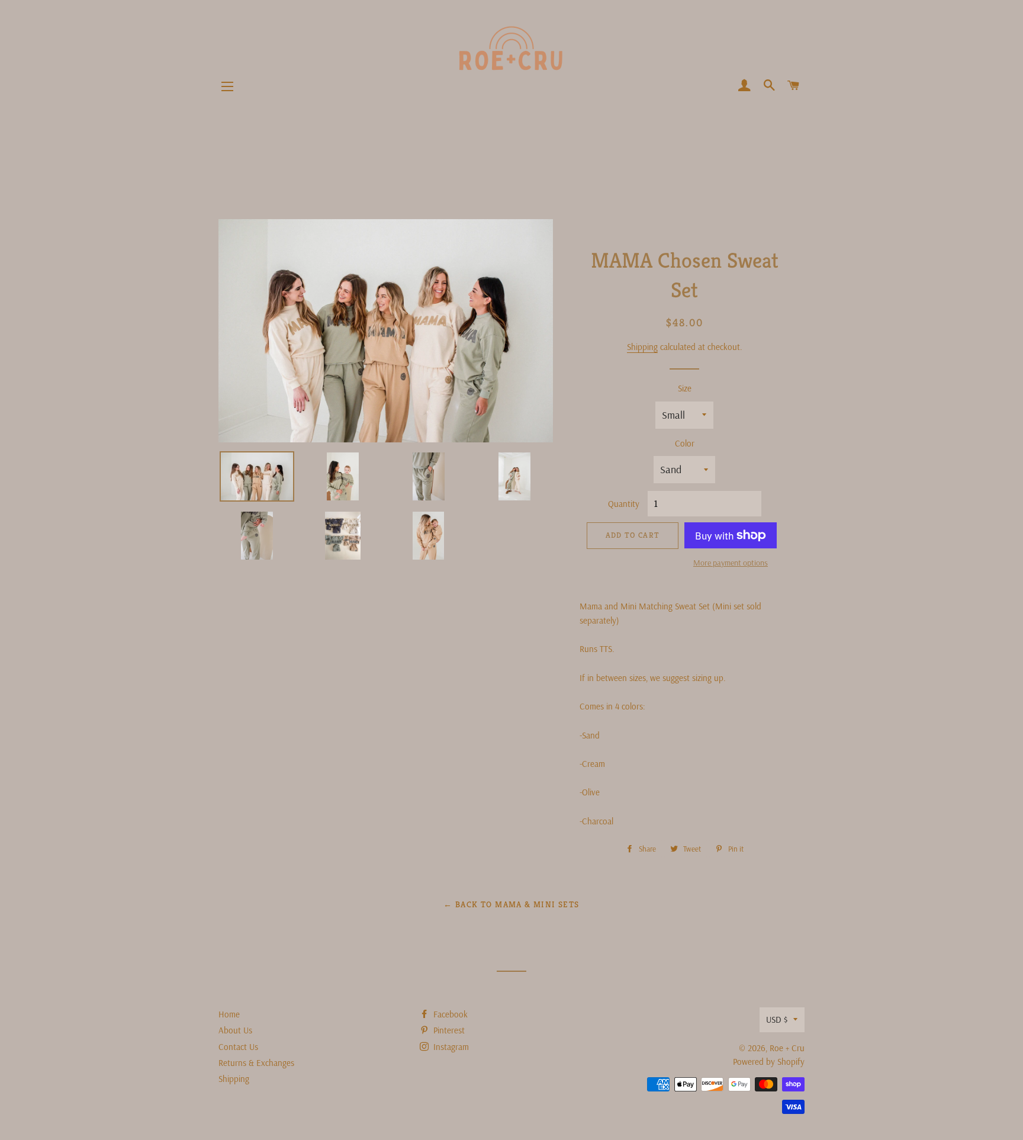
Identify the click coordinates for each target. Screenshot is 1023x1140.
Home (229, 1014)
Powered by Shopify (769, 1061)
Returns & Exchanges (256, 1062)
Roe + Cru (787, 1048)
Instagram (450, 1046)
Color (684, 443)
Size (684, 388)
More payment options (730, 562)
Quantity (623, 503)
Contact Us (238, 1046)
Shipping (642, 346)
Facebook (449, 1014)
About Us (235, 1030)
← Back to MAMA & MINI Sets (511, 904)
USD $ (776, 1019)
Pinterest (448, 1030)
